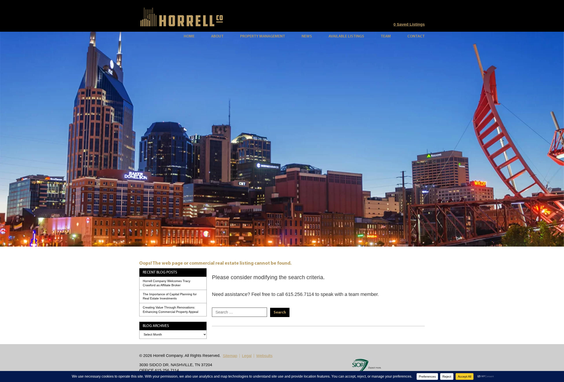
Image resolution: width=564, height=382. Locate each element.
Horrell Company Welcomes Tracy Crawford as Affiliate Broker (166, 283)
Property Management (262, 36)
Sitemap (230, 356)
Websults (264, 356)
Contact (416, 36)
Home (189, 36)
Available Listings (346, 36)
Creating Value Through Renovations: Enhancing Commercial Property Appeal (170, 310)
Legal (247, 356)
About (217, 36)
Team (386, 36)
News (307, 36)
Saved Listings (409, 24)
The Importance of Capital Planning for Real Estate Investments (170, 296)
